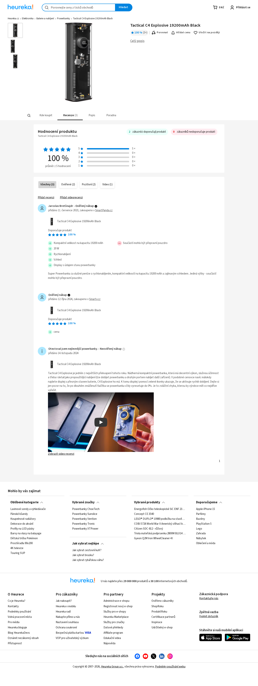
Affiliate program (113, 633)
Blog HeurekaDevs (19, 633)
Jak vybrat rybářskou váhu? (88, 560)
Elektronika (27, 18)
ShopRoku (157, 606)
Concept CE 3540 (144, 514)
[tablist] (101, 115)
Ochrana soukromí (66, 628)
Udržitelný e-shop (162, 628)
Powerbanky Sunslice (84, 514)
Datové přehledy (113, 628)
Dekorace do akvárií (21, 524)
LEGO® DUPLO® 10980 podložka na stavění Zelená (160, 519)
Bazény (200, 519)
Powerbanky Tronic (83, 524)
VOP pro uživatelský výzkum (72, 638)
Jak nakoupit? (64, 601)
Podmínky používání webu (170, 667)
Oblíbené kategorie (24, 502)
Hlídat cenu (183, 32)
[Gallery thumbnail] (15, 30)
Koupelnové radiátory (23, 519)
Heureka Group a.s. (112, 667)
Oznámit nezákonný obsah (23, 638)
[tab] (45, 115)
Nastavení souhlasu (67, 622)
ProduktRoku (159, 612)
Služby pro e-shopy (115, 612)
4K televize (16, 548)
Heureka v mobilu (66, 606)
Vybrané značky (83, 502)
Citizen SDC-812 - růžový (148, 529)
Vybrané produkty (147, 502)
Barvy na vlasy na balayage (25, 533)
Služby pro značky (114, 622)
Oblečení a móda (205, 543)
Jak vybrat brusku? (83, 555)
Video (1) (107, 184)
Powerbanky (63, 18)
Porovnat (162, 32)
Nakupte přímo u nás (68, 617)
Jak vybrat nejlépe (85, 543)
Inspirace (156, 622)
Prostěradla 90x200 (21, 543)
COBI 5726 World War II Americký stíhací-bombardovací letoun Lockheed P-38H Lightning (160, 524)
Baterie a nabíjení (45, 18)
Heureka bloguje (17, 628)
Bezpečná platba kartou (70, 633)
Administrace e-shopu (116, 601)
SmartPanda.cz (104, 210)
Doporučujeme (206, 502)
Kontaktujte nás (208, 598)
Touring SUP (17, 553)
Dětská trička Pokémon (24, 538)
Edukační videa (112, 638)
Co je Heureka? (16, 601)
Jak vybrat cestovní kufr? (86, 550)
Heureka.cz (13, 18)
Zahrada (201, 533)
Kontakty (13, 606)
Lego (199, 529)
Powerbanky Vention (84, 519)
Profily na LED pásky (22, 529)
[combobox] (78, 7)
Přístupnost (15, 643)
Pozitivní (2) (89, 184)
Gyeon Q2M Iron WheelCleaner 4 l (153, 538)
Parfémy (201, 514)
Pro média (13, 622)
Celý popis (137, 41)
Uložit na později (209, 32)
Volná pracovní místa (20, 617)
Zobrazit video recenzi (61, 454)
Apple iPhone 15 (205, 509)
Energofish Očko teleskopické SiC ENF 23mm (160, 509)
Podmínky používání (19, 612)
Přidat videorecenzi (71, 198)
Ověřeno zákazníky (162, 601)
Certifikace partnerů (163, 617)
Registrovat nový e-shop (118, 606)
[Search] (29, 115)
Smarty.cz (94, 299)
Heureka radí (63, 612)
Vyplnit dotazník (208, 616)
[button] (45, 115)
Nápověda (109, 643)
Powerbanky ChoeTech (86, 509)
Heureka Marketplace (116, 617)
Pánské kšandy (19, 514)
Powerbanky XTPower (85, 529)
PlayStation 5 (204, 524)
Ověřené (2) (68, 184)
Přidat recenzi (46, 198)
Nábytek (201, 538)
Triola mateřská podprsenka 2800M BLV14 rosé (160, 533)
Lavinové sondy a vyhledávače (28, 509)
